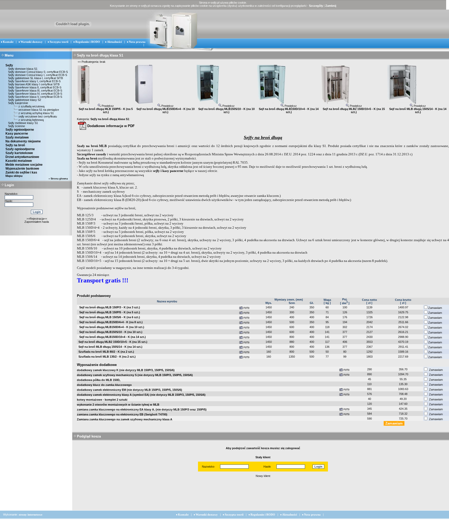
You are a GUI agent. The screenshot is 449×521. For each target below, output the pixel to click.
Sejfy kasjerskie (17, 103)
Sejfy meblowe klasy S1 (22, 122)
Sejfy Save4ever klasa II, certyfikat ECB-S (34, 87)
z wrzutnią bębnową (31, 119)
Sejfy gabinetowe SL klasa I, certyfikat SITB (35, 78)
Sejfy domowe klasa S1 (22, 68)
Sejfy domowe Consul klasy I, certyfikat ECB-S (37, 75)
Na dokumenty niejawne (23, 141)
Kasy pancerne (16, 133)
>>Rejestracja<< (37, 218)
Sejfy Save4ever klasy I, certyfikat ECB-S (34, 81)
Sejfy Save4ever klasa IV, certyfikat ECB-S (34, 93)
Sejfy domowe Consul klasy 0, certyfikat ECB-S (37, 71)
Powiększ (107, 105)
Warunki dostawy (32, 41)
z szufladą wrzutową (31, 106)
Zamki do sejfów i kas (21, 172)
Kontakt (8, 41)
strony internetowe (30, 514)
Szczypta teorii (59, 41)
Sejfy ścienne (16, 126)
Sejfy (9, 65)
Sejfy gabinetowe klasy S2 (24, 99)
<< (79, 61)
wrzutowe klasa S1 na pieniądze (38, 109)
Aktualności (114, 41)
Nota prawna (137, 41)
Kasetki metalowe (18, 161)
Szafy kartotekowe (19, 153)
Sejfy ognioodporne (19, 129)
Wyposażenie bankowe (22, 168)
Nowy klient (263, 475)
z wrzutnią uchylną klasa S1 (36, 113)
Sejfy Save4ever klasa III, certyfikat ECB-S (34, 90)
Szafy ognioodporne (20, 149)
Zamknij (330, 5)
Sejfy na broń (15, 145)
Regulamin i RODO (87, 41)
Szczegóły (316, 5)
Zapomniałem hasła (36, 221)
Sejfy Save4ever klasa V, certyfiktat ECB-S (34, 96)
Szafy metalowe (17, 137)
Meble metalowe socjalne (24, 164)
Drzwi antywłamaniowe (22, 157)
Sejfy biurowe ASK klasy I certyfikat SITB (33, 84)
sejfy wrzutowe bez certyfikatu (37, 116)
